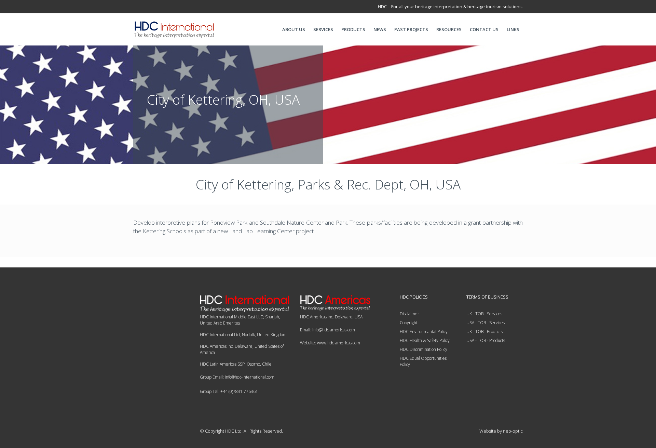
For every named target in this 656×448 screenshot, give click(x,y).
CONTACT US (484, 29)
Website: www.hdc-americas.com (330, 343)
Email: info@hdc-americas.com (327, 330)
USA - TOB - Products (485, 340)
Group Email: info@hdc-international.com (237, 377)
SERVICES (323, 29)
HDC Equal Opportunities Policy (423, 361)
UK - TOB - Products (484, 331)
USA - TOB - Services (485, 323)
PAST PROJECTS (411, 29)
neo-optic (513, 431)
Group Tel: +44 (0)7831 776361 (229, 391)
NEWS (379, 29)
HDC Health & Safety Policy (425, 340)
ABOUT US (293, 29)
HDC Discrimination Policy (423, 349)
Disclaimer (409, 314)
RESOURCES (449, 29)
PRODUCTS (353, 29)
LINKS (513, 29)
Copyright (409, 323)
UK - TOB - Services (484, 314)
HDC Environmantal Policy (424, 331)
